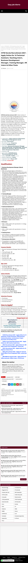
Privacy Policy (17, 559)
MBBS (3, 511)
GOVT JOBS (17, 377)
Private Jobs (17, 490)
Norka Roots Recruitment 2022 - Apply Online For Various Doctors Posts (12, 406)
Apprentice (4, 518)
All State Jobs (18, 501)
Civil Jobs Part (18, 487)
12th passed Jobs (5, 499)
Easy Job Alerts (14, 4)
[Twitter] (12, 384)
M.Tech (16, 504)
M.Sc (3, 504)
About (8, 557)
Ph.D (3, 520)
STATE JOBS (6, 46)
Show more (23, 479)
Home (2, 46)
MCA (3, 506)
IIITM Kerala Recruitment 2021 (8, 379)
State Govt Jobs (5, 501)
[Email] (20, 384)
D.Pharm (17, 518)
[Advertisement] (14, 28)
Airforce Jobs (4, 494)
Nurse (16, 511)
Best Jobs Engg (5, 487)
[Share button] (23, 384)
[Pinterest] (17, 384)
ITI (15, 506)
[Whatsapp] (15, 384)
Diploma (4, 509)
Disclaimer (10, 559)
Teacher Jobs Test (5, 492)
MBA (16, 509)
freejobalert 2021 (10, 377)
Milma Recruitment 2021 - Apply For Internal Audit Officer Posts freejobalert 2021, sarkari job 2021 (14, 353)
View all (24, 403)
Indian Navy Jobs (18, 494)
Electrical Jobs (18, 497)
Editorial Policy (22, 557)
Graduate (4, 516)
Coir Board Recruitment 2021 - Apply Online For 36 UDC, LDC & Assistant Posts (14, 412)
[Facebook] (9, 384)
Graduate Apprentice (19, 516)
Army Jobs (4, 497)
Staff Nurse (4, 513)
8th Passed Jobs (18, 492)
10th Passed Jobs (18, 499)
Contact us (14, 557)
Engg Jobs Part (5, 490)
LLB (16, 513)
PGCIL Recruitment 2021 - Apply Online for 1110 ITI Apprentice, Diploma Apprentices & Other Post (12, 409)
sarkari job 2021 (19, 379)
